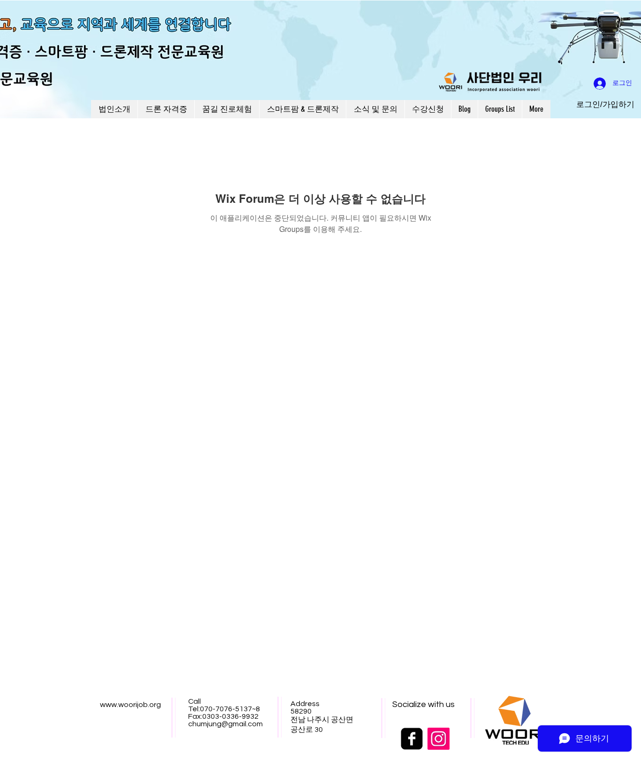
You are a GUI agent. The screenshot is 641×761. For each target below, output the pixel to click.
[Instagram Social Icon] (438, 739)
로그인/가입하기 (605, 104)
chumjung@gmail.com (225, 724)
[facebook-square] (412, 739)
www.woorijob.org (130, 704)
